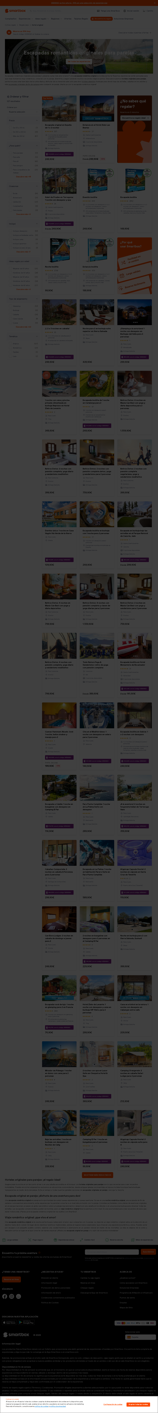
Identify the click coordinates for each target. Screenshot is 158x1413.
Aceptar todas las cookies (138, 1404)
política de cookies (41, 1406)
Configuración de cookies (112, 1404)
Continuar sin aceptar (12, 1399)
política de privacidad (58, 1406)
